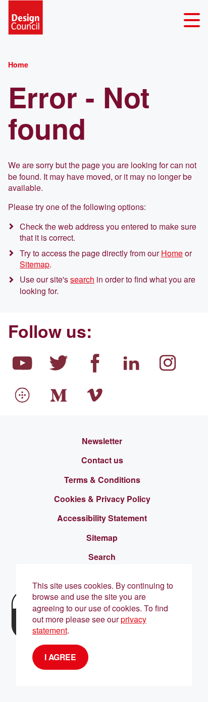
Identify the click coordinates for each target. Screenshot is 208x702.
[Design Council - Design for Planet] (25, 17)
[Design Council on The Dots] (22, 395)
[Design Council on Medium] (58, 395)
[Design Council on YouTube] (22, 363)
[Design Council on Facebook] (95, 363)
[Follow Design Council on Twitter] (58, 363)
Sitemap (34, 264)
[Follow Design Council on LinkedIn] (131, 363)
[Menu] (192, 20)
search (82, 279)
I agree (60, 657)
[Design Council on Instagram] (167, 363)
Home (172, 253)
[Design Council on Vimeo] (95, 395)
